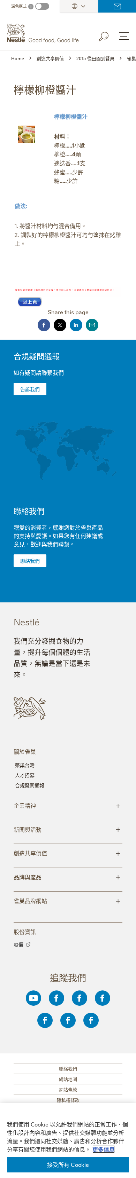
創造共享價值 (67, 852)
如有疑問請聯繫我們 (39, 372)
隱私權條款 (68, 1100)
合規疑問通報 (37, 356)
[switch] (42, 6)
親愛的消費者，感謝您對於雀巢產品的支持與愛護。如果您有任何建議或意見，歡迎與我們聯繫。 (58, 535)
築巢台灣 (25, 765)
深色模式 (19, 6)
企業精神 (67, 805)
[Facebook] (56, 998)
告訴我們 (30, 389)
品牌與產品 (67, 876)
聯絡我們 (117, 6)
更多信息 (103, 1149)
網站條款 (68, 1089)
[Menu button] (123, 36)
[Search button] (108, 35)
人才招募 (25, 775)
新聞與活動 (67, 829)
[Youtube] (33, 998)
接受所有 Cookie (68, 1164)
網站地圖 (68, 1079)
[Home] (44, 33)
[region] (68, 1140)
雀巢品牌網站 (67, 900)
